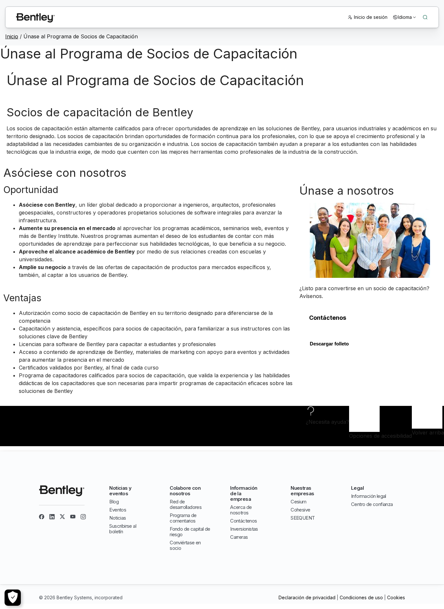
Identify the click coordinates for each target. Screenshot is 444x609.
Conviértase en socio (185, 545)
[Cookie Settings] (13, 598)
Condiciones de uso (361, 597)
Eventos (117, 510)
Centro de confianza (372, 504)
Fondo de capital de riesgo (190, 532)
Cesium (298, 502)
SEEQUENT (303, 518)
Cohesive (300, 510)
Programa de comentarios (183, 518)
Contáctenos (243, 521)
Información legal (368, 496)
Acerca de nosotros (241, 510)
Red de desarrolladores (186, 504)
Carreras (239, 537)
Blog (114, 502)
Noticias (117, 518)
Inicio (11, 36)
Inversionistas (244, 529)
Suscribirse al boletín (122, 529)
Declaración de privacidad (307, 597)
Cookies (396, 597)
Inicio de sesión (370, 17)
